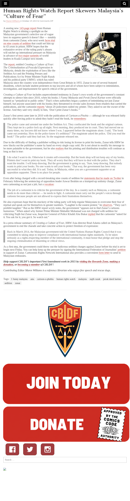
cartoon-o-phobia (45, 279)
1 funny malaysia (19, 279)
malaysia (82, 279)
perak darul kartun (112, 279)
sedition (8, 283)
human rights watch (66, 279)
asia (32, 279)
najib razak (95, 279)
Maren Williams (13, 21)
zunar (17, 283)
